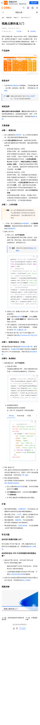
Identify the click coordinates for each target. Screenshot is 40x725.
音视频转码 (11, 228)
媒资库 (20, 316)
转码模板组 (25, 223)
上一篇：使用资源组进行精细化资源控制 (13, 618)
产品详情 (18, 31)
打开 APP (34, 3)
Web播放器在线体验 (11, 483)
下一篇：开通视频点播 (31, 618)
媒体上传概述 (25, 580)
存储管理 (18, 135)
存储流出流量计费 (26, 346)
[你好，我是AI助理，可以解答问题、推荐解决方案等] (28, 8)
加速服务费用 (15, 349)
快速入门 (16, 17)
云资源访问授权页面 (17, 574)
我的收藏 (33, 31)
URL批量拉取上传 (20, 330)
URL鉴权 (25, 475)
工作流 (19, 514)
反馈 (23, 628)
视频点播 (9, 17)
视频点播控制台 (14, 85)
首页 (3, 17)
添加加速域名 (22, 525)
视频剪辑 (18, 520)
